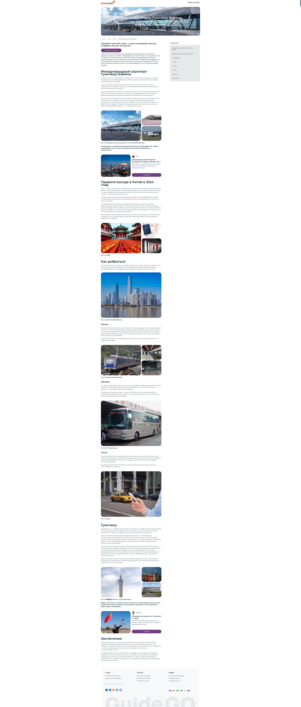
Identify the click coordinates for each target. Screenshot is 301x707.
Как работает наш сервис (112, 676)
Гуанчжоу (104, 80)
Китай (103, 188)
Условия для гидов (174, 678)
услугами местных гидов (109, 660)
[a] (111, 50)
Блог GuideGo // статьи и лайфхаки (113, 684)
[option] (185, 49)
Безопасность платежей (144, 678)
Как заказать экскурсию (143, 676)
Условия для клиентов (143, 681)
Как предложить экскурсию (176, 676)
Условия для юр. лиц (174, 681)
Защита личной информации (113, 678)
